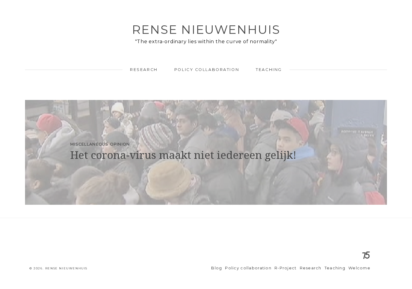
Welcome (359, 268)
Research (143, 69)
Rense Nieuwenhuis (206, 29)
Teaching (269, 69)
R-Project (285, 268)
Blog (216, 268)
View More (206, 152)
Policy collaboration (206, 69)
